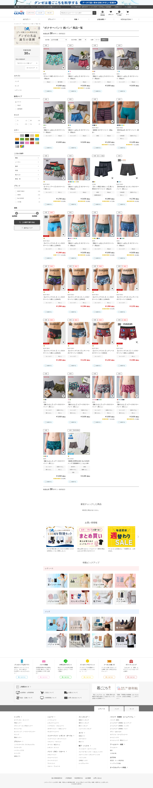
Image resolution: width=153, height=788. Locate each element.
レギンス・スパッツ (53, 747)
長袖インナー (18, 737)
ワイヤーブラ (18, 747)
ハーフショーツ (52, 720)
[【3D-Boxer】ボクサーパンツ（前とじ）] (128, 112)
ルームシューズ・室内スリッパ (119, 740)
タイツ (81, 733)
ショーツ (50, 717)
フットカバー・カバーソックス (87, 749)
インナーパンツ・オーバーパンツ (57, 739)
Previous (43, 536)
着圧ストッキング (84, 723)
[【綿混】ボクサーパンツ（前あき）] (103, 112)
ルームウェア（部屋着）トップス (119, 726)
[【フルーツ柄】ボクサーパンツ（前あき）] (54, 59)
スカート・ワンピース (54, 766)
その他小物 (113, 753)
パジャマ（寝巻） (115, 720)
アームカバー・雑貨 (116, 744)
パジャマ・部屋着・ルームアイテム (121, 717)
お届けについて (73, 692)
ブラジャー (17, 741)
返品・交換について (26, 697)
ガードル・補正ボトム (54, 744)
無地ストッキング (84, 720)
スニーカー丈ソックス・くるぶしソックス (91, 751)
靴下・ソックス (84, 746)
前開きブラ (17, 756)
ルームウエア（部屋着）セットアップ (120, 723)
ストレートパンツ (53, 757)
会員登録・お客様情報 (27, 692)
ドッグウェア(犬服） (116, 763)
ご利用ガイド (118, 7)
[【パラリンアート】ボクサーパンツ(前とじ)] (54, 169)
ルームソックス (114, 737)
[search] (94, 13)
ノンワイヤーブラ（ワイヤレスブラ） (24, 744)
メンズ (40, 12)
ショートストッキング (85, 728)
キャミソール (18, 728)
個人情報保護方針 (57, 778)
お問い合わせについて (75, 697)
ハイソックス (82, 757)
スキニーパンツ (52, 754)
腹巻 (111, 750)
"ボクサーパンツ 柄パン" (24, 63)
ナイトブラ (17, 753)
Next (138, 536)
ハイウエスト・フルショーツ (56, 726)
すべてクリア (31, 68)
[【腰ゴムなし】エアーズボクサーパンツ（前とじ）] (54, 387)
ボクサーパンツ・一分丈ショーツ (57, 728)
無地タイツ (82, 736)
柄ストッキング (83, 726)
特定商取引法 (79, 778)
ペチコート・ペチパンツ (54, 741)
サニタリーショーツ (53, 731)
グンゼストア (19, 13)
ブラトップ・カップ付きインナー (23, 726)
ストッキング (83, 717)
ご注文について (49, 692)
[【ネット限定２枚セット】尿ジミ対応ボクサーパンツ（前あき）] (103, 169)
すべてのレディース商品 (118, 767)
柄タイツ (81, 741)
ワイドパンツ (51, 763)
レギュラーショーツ (53, 723)
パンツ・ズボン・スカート (56, 751)
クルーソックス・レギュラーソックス (89, 754)
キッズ (49, 12)
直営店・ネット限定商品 (117, 760)
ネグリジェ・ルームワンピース (119, 734)
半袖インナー (18, 723)
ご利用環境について (50, 697)
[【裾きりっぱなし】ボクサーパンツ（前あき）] (79, 59)
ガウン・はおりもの (115, 731)
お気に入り (63, 67)
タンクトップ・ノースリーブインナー (24, 731)
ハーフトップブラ (19, 750)
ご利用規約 (68, 778)
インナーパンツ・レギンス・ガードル (60, 735)
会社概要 (88, 778)
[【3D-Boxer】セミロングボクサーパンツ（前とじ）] (128, 169)
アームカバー (114, 747)
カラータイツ (82, 739)
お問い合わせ (97, 778)
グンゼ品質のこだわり (131, 7)
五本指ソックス (83, 760)
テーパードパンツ (53, 760)
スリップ (16, 734)
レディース (31, 12)
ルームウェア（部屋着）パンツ (119, 728)
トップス (17, 717)
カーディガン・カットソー (21, 720)
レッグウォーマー (84, 763)
